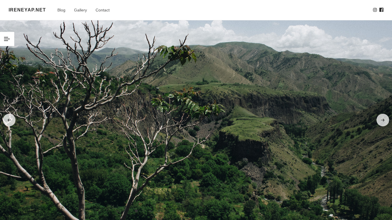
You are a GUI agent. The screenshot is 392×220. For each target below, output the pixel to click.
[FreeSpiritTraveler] (375, 10)
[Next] (383, 120)
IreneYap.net (27, 9)
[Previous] (9, 120)
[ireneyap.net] (381, 10)
